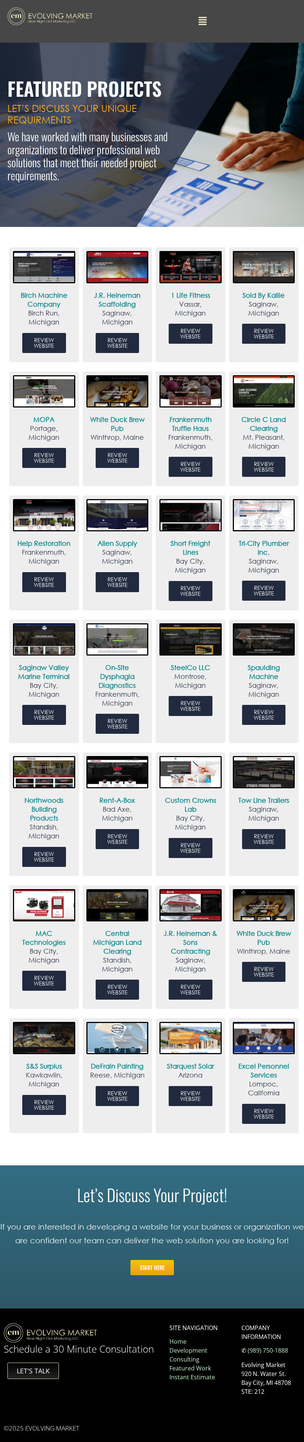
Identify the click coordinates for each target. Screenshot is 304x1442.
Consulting (184, 1359)
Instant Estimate (192, 1377)
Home (177, 1341)
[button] (202, 21)
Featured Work (190, 1368)
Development (188, 1350)
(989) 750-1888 (268, 1350)
